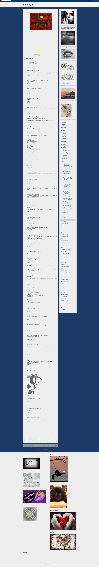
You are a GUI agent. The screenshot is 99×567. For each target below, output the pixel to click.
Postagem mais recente (28, 445)
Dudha (62, 247)
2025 (63, 124)
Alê (61, 225)
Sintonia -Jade (63, 305)
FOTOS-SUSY (29, 194)
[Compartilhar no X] (36, 55)
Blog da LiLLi (63, 230)
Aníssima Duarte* (30, 417)
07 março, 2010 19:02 (32, 370)
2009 (63, 216)
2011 (63, 146)
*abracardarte (63, 221)
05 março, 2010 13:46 (36, 125)
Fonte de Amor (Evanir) (65, 258)
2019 (63, 133)
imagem (62, 264)
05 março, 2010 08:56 (35, 70)
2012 (63, 144)
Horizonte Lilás (63, 262)
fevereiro (65, 212)
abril (64, 161)
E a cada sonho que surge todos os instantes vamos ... (67, 185)
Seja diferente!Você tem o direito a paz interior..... (67, 175)
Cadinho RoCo (29, 258)
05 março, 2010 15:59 (35, 194)
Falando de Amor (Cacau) (65, 253)
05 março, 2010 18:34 (32, 223)
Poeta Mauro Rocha (64, 294)
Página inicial (41, 445)
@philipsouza (29, 314)
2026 (63, 122)
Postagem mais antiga (52, 445)
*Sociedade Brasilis (64, 223)
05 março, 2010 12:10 (34, 96)
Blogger (56, 564)
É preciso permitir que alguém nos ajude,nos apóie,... (67, 206)
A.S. (27, 205)
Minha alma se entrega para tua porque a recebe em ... (67, 188)
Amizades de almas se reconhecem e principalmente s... (67, 172)
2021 (63, 130)
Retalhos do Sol (64, 302)
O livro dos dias (64, 285)
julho (64, 156)
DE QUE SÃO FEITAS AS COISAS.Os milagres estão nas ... (67, 181)
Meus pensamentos (64, 281)
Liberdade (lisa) (64, 272)
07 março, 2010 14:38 (34, 344)
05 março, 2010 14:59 (33, 179)
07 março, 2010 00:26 (32, 333)
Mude (62, 283)
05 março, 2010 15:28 (35, 186)
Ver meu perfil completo (65, 83)
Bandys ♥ (28, 5)
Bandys (62, 228)
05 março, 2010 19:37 (33, 234)
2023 (63, 127)
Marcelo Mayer (29, 107)
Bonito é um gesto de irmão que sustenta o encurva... (67, 178)
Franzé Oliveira (29, 61)
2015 (63, 139)
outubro (64, 152)
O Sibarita (63, 287)
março (64, 163)
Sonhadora (28, 96)
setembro (65, 153)
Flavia (62, 257)
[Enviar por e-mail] (34, 55)
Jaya (62, 268)
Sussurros (63, 309)
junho (64, 158)
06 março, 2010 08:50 (35, 265)
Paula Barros (29, 249)
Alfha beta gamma (64, 227)
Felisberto (63, 255)
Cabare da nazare (64, 234)
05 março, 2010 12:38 (35, 107)
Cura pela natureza (64, 240)
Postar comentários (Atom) (42, 449)
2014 (63, 141)
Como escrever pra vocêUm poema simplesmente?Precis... (67, 195)
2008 (63, 217)
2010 (63, 147)
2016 (63, 138)
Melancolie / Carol (64, 279)
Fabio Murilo (63, 251)
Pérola (28, 223)
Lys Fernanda (29, 186)
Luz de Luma (63, 275)
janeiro (64, 214)
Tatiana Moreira (29, 116)
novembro (65, 150)
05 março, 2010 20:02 (35, 249)
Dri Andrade (63, 245)
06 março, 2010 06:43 (35, 258)
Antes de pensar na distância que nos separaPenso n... (66, 168)
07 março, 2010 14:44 (34, 357)
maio (64, 159)
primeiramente (63, 298)
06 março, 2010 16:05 (35, 314)
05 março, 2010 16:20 (32, 205)
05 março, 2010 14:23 (36, 172)
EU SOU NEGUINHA (30, 88)
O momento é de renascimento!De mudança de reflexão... (67, 165)
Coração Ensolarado (65, 236)
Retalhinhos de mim (64, 300)
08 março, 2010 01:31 (36, 417)
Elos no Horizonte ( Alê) (65, 249)
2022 (63, 128)
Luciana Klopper (29, 217)
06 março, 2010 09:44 (33, 275)
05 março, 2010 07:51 (36, 61)
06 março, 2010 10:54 (36, 308)
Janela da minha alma (65, 266)
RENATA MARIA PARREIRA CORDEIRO (33, 135)
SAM (27, 370)
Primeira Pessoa (64, 296)
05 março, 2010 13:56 (44, 135)
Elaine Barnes (29, 70)
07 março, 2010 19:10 (36, 398)
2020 (63, 132)
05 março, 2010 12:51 (36, 116)
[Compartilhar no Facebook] (37, 55)
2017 (63, 136)
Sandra (28, 234)
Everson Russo (29, 172)
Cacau (28, 333)
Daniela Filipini (29, 398)
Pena (27, 287)
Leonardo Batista (64, 270)
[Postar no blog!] (35, 55)
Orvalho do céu (64, 292)
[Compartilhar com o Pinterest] (39, 55)
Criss (62, 238)
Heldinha (62, 260)
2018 (63, 135)
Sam (62, 303)
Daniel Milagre (63, 242)
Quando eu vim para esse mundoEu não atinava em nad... (67, 199)
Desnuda (28, 275)
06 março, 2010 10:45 (32, 287)
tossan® (28, 179)
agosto (64, 155)
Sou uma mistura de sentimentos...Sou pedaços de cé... (66, 192)
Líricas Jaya (63, 273)
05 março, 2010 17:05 (36, 217)
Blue (62, 232)
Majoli (62, 277)
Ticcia (62, 311)
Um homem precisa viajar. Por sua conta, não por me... (68, 209)
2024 (63, 125)
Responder (28, 67)
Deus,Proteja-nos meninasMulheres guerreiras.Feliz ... (67, 202)
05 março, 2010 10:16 (37, 88)
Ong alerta (63, 290)
